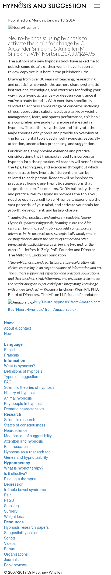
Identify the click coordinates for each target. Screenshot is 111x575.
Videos (10, 543)
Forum (9, 548)
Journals (11, 559)
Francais (11, 355)
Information (14, 360)
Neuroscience (15, 430)
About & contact (17, 328)
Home (9, 322)
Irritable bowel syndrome (25, 489)
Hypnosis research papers (26, 527)
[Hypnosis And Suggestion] (44, 5)
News (8, 333)
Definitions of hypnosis (23, 371)
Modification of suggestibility (28, 435)
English (10, 349)
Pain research (16, 446)
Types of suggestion (21, 376)
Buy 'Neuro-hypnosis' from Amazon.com (67, 301)
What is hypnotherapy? (23, 468)
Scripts (10, 538)
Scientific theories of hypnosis (29, 387)
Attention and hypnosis (23, 441)
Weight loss (14, 516)
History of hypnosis (20, 392)
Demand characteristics (24, 408)
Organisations (16, 554)
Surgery (11, 511)
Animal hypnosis (18, 398)
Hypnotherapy (17, 462)
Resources (14, 521)
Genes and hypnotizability (26, 457)
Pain (8, 495)
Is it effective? (15, 473)
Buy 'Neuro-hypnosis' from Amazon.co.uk (42, 309)
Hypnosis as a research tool (27, 451)
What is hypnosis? (19, 365)
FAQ (8, 381)
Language (13, 344)
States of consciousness (24, 425)
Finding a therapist (20, 478)
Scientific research (19, 419)
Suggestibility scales (21, 532)
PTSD (9, 500)
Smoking (11, 505)
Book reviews (15, 564)
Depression (13, 484)
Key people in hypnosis (23, 403)
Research (12, 414)
